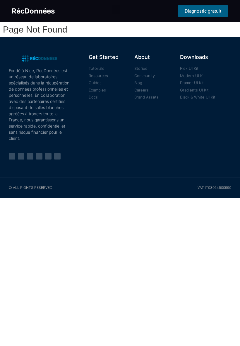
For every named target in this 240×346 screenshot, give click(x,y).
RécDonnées (33, 11)
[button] (116, 9)
